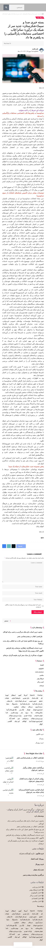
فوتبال (28, 710)
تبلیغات (7, 698)
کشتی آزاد (12, 718)
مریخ (27, 712)
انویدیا (6, 695)
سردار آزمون (38, 707)
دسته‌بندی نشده (39, 672)
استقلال (13, 695)
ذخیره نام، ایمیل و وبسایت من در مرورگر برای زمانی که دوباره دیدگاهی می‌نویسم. (23, 605)
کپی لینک (17, 721)
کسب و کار (40, 682)
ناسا (7, 712)
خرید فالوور (40, 734)
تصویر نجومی (32, 701)
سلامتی (42, 675)
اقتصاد (42, 665)
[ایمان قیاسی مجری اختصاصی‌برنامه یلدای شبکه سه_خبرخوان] (7, 792)
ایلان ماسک (35, 698)
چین (19, 718)
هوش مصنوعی (38, 715)
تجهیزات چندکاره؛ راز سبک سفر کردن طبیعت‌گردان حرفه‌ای (22, 655)
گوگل (40, 724)
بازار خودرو (26, 698)
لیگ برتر (21, 710)
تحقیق (40, 701)
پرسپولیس (25, 718)
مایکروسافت (38, 712)
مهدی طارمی (14, 712)
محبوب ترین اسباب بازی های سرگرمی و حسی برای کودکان (22, 632)
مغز (22, 712)
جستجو (6, 621)
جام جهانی (9, 701)
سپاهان (23, 707)
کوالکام (24, 721)
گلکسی (10, 721)
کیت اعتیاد (34, 859)
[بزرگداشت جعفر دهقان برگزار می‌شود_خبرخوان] (7, 770)
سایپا (7, 704)
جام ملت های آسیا (37, 704)
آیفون (19, 695)
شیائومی (16, 707)
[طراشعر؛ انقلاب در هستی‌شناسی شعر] (7, 760)
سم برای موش (38, 869)
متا (31, 712)
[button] (31, 43)
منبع (42, 537)
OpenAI (32, 695)
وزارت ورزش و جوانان (15, 715)
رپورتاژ (41, 738)
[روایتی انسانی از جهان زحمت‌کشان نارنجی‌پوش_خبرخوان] (7, 781)
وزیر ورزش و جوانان (36, 718)
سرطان (30, 707)
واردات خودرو (28, 715)
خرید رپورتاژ (40, 743)
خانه (43, 14)
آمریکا (25, 695)
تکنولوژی (41, 668)
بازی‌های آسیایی (16, 698)
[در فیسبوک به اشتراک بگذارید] (38, 43)
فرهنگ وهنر (40, 17)
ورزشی (41, 685)
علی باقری (35, 49)
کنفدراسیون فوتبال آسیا (35, 721)
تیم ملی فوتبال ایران (20, 701)
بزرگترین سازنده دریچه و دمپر (33, 875)
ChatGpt (39, 695)
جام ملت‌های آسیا (25, 704)
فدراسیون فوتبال (37, 710)
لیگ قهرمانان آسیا (11, 710)
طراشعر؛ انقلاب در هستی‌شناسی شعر (29, 636)
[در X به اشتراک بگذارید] (35, 43)
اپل (41, 698)
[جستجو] (6, 7)
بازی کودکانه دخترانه (26, 853)
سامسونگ (15, 704)
